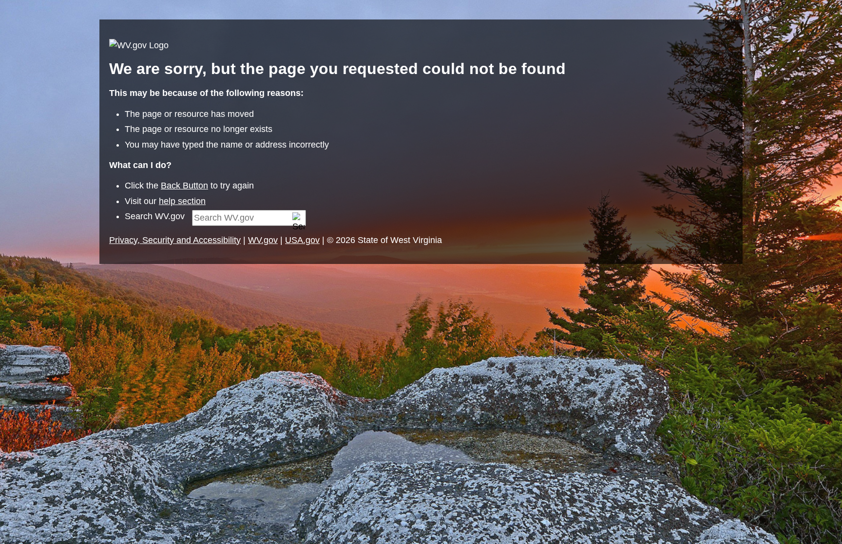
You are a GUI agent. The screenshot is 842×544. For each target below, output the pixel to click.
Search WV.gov (155, 216)
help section (182, 201)
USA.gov (302, 240)
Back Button (184, 185)
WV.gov (263, 240)
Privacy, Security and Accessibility (175, 240)
